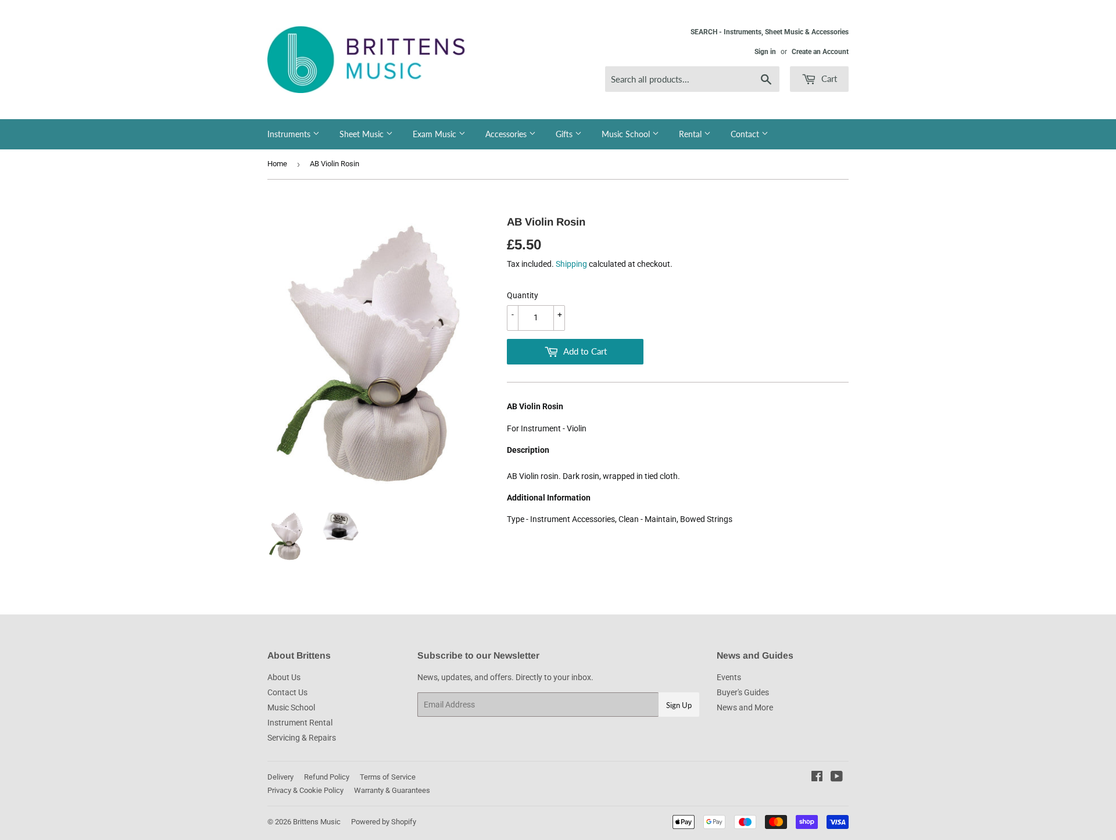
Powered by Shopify (383, 821)
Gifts (565, 134)
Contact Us (287, 692)
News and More (745, 707)
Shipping (571, 264)
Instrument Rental (299, 722)
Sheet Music (362, 134)
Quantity (522, 295)
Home (277, 163)
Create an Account (820, 52)
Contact (746, 134)
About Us (284, 677)
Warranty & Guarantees (392, 790)
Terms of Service (388, 777)
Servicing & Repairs (301, 737)
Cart (828, 78)
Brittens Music (317, 821)
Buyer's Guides (743, 692)
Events (729, 677)
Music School (627, 134)
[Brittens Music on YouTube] (837, 777)
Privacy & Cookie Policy (305, 790)
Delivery (280, 777)
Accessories (507, 134)
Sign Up (679, 705)
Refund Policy (326, 777)
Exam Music (436, 134)
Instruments (290, 134)
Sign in (765, 52)
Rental (691, 134)
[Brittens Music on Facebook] (817, 777)
